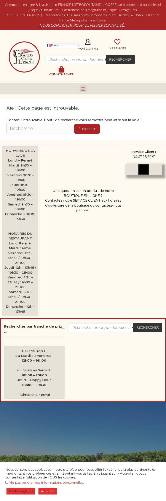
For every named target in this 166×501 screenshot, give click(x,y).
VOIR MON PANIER (61, 74)
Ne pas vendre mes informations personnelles (46, 483)
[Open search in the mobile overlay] (90, 59)
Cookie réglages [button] (21, 491)
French (56, 45)
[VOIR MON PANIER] (61, 69)
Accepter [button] (47, 491)
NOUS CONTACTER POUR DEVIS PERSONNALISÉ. (83, 25)
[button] (83, 88)
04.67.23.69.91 (144, 157)
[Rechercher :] (40, 129)
